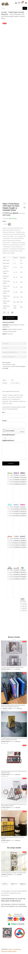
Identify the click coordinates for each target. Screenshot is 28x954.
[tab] (14, 343)
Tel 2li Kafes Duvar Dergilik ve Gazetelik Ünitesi (12, 667)
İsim (3, 412)
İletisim (11, 949)
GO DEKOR (6, 224)
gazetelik (9, 331)
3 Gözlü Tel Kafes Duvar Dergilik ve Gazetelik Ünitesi (13, 872)
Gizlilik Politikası (12, 951)
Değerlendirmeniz (8, 440)
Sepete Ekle (11, 317)
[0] (22, 3)
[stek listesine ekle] (24, 205)
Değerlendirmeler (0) (10, 352)
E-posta (4, 420)
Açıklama (6, 343)
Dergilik (10, 329)
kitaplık (14, 331)
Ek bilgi (5, 348)
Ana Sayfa (4, 12)
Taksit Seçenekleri (9, 356)
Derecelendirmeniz (9, 435)
